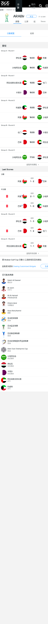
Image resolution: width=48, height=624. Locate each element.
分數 (18, 6)
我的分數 (33, 6)
